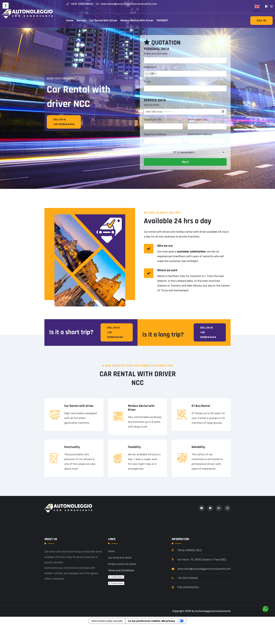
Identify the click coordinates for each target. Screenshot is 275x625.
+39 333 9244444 (187, 578)
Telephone (150, 67)
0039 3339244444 (82, 3)
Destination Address (200, 134)
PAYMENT (162, 20)
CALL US (261, 20)
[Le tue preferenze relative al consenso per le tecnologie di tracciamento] (6, 6)
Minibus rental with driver (136, 20)
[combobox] (150, 74)
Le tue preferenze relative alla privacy (151, 620)
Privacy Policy (117, 583)
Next (185, 162)
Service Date (151, 104)
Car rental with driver (103, 20)
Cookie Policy (117, 577)
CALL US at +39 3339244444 (63, 122)
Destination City (197, 119)
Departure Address (155, 134)
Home (69, 20)
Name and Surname (155, 53)
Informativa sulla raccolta (107, 620)
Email (147, 81)
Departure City (153, 119)
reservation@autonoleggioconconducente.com (128, 3)
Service (81, 20)
